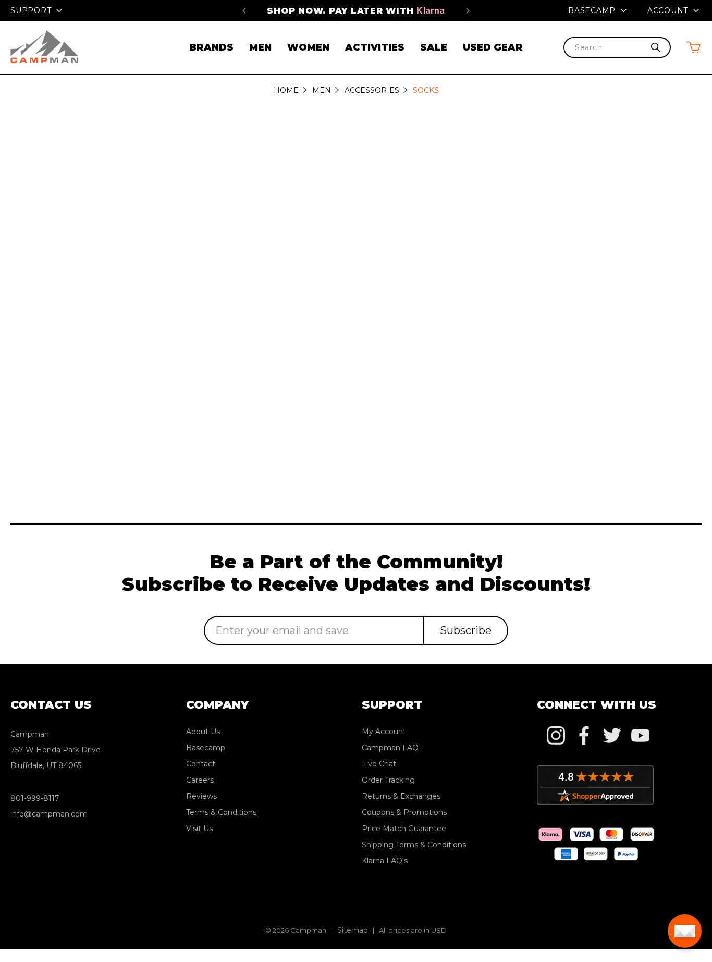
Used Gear (493, 47)
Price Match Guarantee (404, 828)
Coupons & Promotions (404, 812)
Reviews (201, 796)
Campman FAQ (390, 747)
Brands (211, 47)
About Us (203, 731)
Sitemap (352, 930)
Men (260, 47)
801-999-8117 (34, 798)
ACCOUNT (669, 10)
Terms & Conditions (221, 812)
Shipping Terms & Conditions (414, 844)
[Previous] (244, 10)
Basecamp (593, 10)
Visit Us (199, 828)
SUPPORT (32, 10)
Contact (200, 764)
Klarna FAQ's (385, 861)
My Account (384, 731)
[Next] (467, 10)
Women (308, 47)
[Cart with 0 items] (693, 47)
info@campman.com (49, 814)
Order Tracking (388, 780)
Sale (433, 47)
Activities (374, 47)
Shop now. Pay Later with (356, 11)
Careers (200, 780)
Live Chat (379, 764)
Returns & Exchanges (401, 796)
